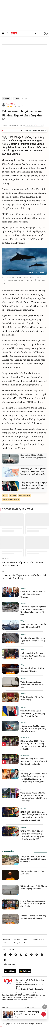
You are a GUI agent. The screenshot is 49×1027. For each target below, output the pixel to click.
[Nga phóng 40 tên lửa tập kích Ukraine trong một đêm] (10, 459)
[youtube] (10, 954)
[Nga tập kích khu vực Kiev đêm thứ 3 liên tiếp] (10, 669)
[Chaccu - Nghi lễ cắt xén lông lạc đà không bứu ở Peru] (10, 919)
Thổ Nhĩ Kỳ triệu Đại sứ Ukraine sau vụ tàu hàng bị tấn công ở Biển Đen (32, 713)
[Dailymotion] (5, 960)
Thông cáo (17, 943)
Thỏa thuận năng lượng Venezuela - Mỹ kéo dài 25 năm (32, 685)
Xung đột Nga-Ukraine (11, 499)
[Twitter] (41, 954)
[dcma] (36, 954)
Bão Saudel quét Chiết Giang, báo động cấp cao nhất (33, 887)
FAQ (25, 943)
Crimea (13, 495)
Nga (5, 495)
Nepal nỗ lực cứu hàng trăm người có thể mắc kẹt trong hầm (32, 641)
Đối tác (5, 943)
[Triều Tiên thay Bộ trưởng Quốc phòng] (10, 697)
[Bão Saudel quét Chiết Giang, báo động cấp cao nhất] (10, 890)
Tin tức (7, 98)
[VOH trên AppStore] (10, 971)
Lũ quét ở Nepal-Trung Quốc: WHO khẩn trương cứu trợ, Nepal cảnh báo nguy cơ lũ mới (33, 610)
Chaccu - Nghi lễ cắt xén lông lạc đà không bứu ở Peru (33, 917)
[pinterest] (21, 954)
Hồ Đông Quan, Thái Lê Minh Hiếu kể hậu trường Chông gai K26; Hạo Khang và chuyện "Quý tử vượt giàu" (33, 777)
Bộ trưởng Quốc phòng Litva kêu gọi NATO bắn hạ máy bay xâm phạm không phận (33, 471)
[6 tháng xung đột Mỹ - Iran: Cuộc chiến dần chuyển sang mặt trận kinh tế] (10, 726)
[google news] (31, 954)
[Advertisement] (24, 71)
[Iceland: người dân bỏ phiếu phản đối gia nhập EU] (10, 625)
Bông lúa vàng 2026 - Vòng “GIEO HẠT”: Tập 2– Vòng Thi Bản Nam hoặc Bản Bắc (33, 761)
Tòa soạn (17, 939)
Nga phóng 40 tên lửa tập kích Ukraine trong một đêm (33, 456)
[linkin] (26, 954)
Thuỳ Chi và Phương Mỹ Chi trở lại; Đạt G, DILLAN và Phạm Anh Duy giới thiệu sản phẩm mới (33, 796)
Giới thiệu (5, 1007)
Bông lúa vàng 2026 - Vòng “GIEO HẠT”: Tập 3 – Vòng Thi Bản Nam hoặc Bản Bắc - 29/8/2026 (33, 745)
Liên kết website (38, 939)
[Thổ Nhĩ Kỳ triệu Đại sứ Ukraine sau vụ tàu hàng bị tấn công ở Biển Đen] (10, 711)
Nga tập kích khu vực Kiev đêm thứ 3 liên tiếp (32, 669)
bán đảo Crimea (25, 495)
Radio (22, 770)
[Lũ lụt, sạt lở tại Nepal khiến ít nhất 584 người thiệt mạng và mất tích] (10, 860)
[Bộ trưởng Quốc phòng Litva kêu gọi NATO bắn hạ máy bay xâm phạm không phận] (10, 472)
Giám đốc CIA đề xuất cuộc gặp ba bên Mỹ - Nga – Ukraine (32, 594)
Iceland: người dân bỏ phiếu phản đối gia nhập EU (33, 625)
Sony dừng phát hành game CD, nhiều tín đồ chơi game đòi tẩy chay (32, 903)
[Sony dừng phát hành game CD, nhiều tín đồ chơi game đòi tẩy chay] (10, 904)
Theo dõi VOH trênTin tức (34, 125)
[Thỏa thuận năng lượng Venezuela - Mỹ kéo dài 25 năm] (10, 682)
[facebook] (5, 954)
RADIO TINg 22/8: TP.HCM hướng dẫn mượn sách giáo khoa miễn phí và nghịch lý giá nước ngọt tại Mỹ (32, 835)
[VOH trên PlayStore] (25, 971)
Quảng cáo (6, 939)
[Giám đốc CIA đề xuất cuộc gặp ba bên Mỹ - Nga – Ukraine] (10, 592)
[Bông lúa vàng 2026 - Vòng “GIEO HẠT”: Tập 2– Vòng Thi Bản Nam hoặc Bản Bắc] (10, 759)
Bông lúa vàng (24, 737)
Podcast (23, 808)
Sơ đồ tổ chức (29, 1007)
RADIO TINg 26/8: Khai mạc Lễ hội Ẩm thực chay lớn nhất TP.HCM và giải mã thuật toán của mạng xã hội (33, 816)
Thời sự (16, 98)
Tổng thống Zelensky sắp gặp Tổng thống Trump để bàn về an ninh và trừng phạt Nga (33, 485)
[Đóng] (45, 1010)
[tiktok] (15, 954)
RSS (25, 939)
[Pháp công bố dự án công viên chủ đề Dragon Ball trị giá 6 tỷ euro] (10, 654)
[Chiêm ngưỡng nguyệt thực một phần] (10, 875)
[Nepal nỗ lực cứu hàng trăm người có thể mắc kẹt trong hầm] (10, 638)
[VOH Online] (14, 34)
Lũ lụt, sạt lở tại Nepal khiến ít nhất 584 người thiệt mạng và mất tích (33, 859)
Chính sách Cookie (8, 1019)
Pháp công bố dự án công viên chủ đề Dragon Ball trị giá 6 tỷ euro (32, 656)
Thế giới (24, 99)
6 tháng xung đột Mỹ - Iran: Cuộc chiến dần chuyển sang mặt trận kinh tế (33, 728)
